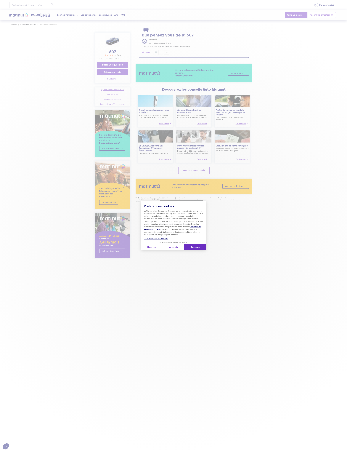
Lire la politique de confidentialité (156, 239)
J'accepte (195, 247)
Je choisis (173, 247)
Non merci (151, 247)
